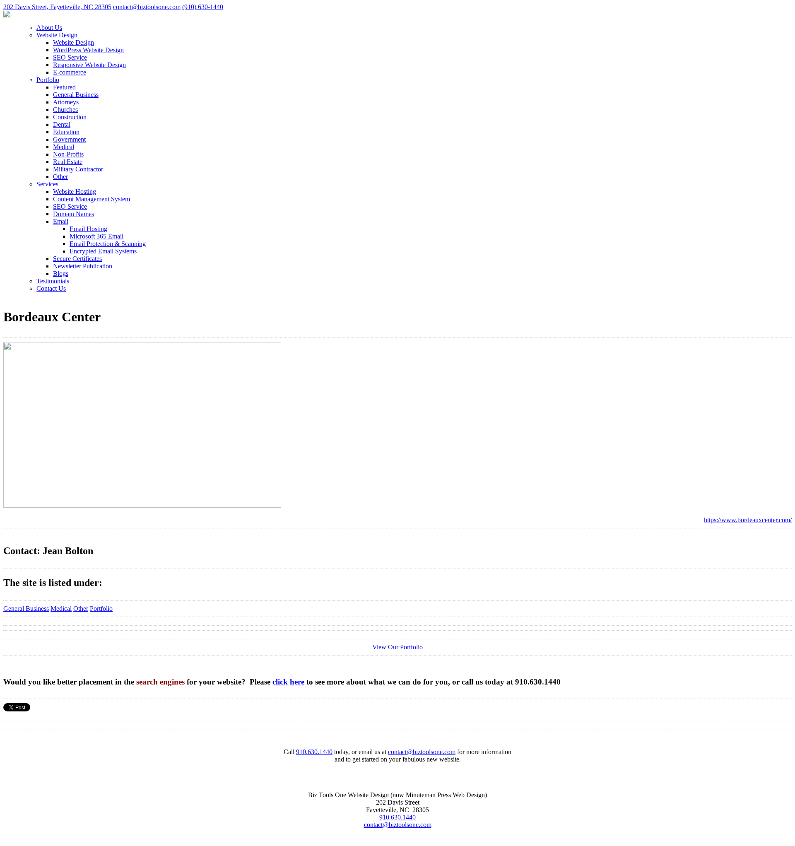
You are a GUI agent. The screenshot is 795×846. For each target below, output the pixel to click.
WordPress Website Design (88, 49)
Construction (70, 117)
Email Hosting (88, 228)
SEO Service (70, 57)
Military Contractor (78, 169)
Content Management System (91, 198)
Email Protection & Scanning (108, 243)
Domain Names (73, 213)
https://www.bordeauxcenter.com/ (748, 519)
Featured (64, 87)
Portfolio (47, 79)
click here (288, 681)
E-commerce (69, 72)
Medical (63, 146)
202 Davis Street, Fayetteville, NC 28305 (57, 6)
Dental (61, 124)
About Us (49, 27)
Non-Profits (68, 154)
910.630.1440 (314, 751)
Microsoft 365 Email (96, 236)
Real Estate (67, 161)
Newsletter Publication (82, 266)
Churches (65, 109)
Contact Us (51, 288)
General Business (76, 94)
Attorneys (66, 102)
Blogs (60, 273)
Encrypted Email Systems (103, 251)
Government (69, 139)
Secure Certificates (77, 258)
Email (60, 221)
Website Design (56, 35)
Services (47, 184)
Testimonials (52, 280)
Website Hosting (74, 191)
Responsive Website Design (89, 64)
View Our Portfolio (397, 647)
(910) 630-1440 (202, 6)
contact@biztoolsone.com (147, 6)
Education (66, 131)
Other (60, 176)
